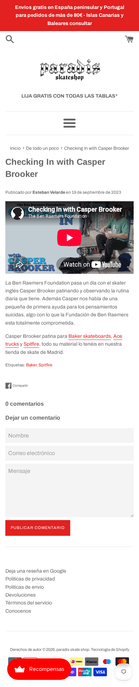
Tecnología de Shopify (110, 649)
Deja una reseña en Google (35, 571)
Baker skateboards (89, 336)
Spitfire (31, 344)
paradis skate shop (72, 649)
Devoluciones (20, 595)
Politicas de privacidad (30, 579)
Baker (31, 365)
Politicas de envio (24, 587)
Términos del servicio (28, 603)
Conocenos (18, 611)
